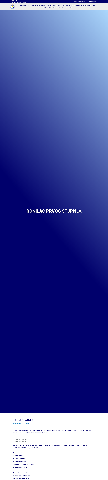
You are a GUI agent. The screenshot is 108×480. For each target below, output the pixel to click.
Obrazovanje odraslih (86, 5)
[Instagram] (40, 1)
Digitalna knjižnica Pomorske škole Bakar (63, 7)
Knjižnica (49, 7)
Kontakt (44, 7)
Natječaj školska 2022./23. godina (21, 423)
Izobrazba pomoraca (74, 5)
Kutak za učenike (36, 5)
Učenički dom (65, 5)
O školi (28, 5)
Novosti (58, 5)
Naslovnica (23, 5)
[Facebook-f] (37, 1)
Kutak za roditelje (51, 5)
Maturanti (43, 5)
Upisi (94, 5)
